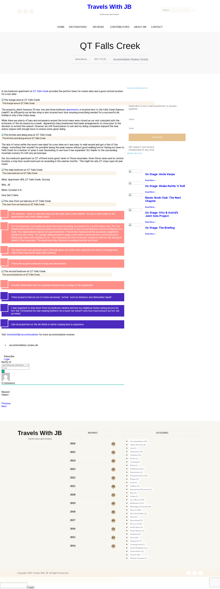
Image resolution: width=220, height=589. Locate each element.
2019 (72, 503)
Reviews (98, 27)
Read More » (150, 180)
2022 (72, 477)
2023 (72, 468)
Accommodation (121, 59)
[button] (79, 27)
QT (34, 91)
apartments (72, 109)
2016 (72, 528)
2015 (72, 537)
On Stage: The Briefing (160, 227)
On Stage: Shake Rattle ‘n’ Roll (165, 186)
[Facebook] (19, 11)
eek (46, 91)
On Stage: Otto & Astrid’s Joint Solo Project (161, 214)
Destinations (78, 27)
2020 (72, 494)
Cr (43, 91)
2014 (72, 545)
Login (6, 359)
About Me (140, 27)
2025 (72, 451)
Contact (157, 27)
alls (40, 91)
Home (61, 27)
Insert (30, 587)
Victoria (144, 59)
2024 (72, 460)
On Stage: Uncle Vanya (160, 174)
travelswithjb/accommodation (22, 334)
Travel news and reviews (109, 14)
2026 (72, 443)
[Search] (193, 10)
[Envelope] (31, 11)
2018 (72, 511)
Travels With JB (109, 6)
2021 (72, 486)
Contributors (119, 27)
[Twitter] (25, 11)
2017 (72, 520)
